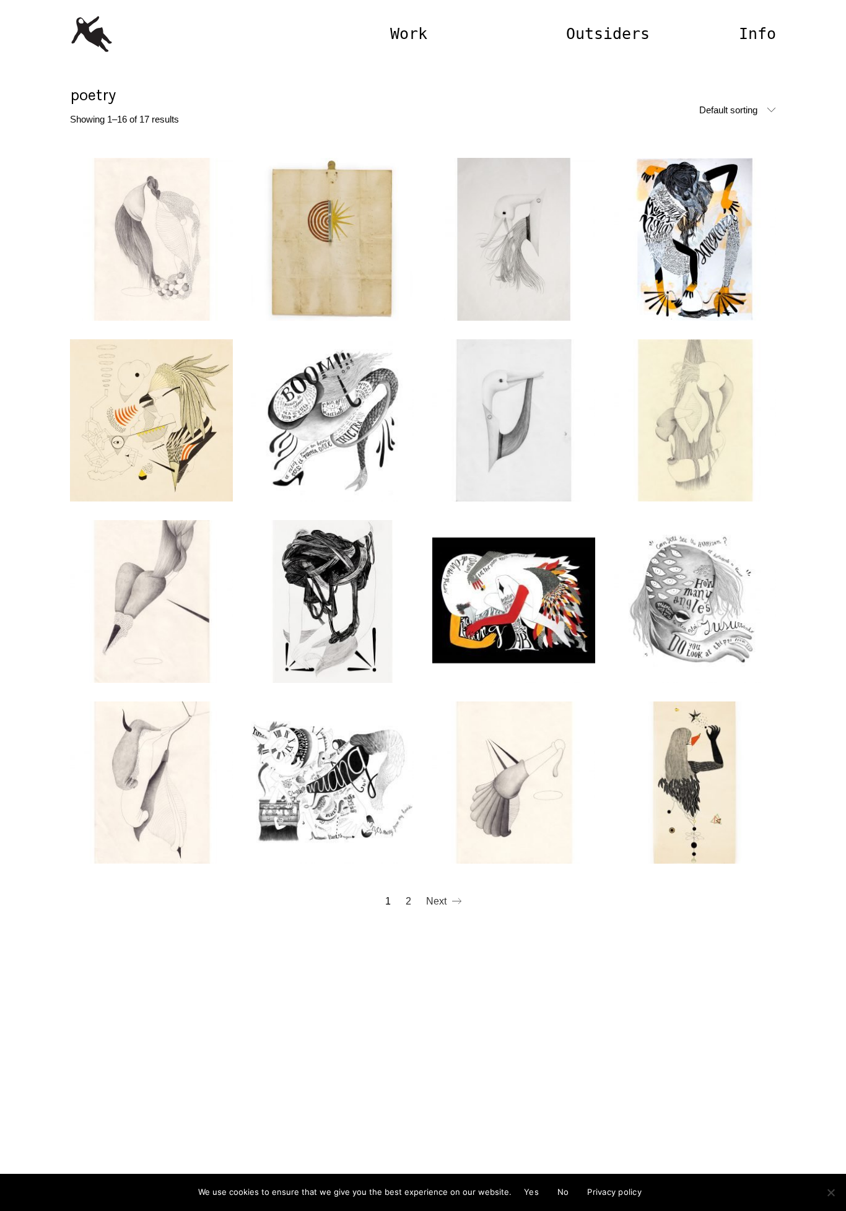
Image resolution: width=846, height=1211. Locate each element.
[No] (830, 1192)
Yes (531, 1192)
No (563, 1192)
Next (437, 901)
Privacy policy (614, 1192)
